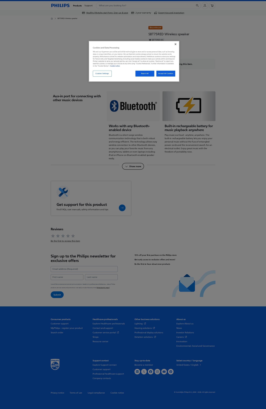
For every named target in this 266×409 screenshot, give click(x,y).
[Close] (175, 44)
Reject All (145, 73)
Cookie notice (115, 66)
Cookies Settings (102, 73)
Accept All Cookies (165, 73)
